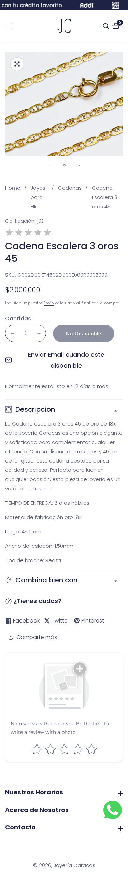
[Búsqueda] (107, 26)
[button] (64, 580)
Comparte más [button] (36, 637)
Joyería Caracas (74, 865)
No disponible (83, 333)
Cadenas (70, 188)
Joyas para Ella (38, 197)
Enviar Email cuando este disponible (66, 360)
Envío (49, 303)
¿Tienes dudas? (37, 600)
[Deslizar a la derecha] (79, 165)
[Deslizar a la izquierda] (49, 165)
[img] (28, 233)
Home (12, 188)
